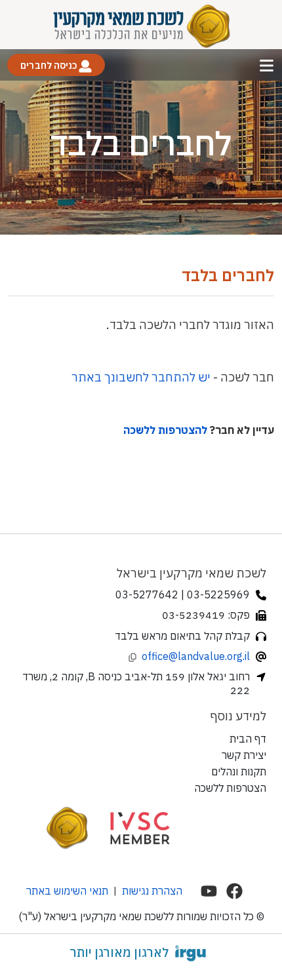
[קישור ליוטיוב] (209, 891)
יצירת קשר (244, 755)
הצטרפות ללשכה (230, 787)
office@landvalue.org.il (196, 656)
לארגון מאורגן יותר (119, 952)
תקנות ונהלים (238, 771)
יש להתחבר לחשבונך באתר (141, 377)
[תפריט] (266, 65)
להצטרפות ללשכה (165, 430)
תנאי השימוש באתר (67, 890)
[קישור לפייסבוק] (234, 891)
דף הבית (248, 738)
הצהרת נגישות (152, 890)
